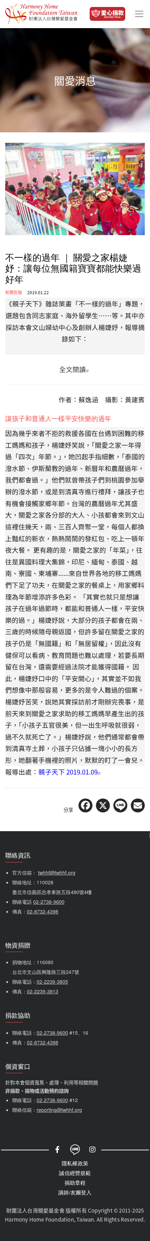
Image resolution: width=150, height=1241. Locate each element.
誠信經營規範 (75, 1172)
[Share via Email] (138, 805)
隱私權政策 (75, 1163)
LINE (75, 1149)
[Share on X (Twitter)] (103, 805)
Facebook (57, 1149)
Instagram (92, 1149)
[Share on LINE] (120, 805)
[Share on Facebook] (85, 805)
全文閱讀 (72, 369)
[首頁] (41, 13)
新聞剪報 (13, 292)
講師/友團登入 (74, 1192)
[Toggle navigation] (139, 13)
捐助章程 (75, 1182)
